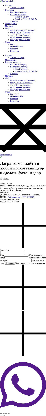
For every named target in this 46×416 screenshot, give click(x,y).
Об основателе (16, 46)
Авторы (8, 5)
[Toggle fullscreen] (6, 413)
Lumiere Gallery (22, 17)
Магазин (9, 26)
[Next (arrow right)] (4, 415)
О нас (7, 42)
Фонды (8, 28)
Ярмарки (14, 21)
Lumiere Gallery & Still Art (26, 19)
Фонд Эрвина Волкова (20, 35)
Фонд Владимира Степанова (22, 30)
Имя (2, 255)
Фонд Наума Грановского (21, 33)
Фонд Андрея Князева (20, 40)
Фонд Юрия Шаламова (20, 37)
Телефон (3, 260)
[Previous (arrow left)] (1, 415)
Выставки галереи (18, 12)
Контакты (14, 51)
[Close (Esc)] (1, 413)
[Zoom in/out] (9, 413)
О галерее (14, 44)
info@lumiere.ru (13, 197)
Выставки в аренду (18, 14)
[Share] (4, 413)
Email (2, 258)
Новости (14, 49)
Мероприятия (11, 24)
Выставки (9, 10)
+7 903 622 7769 (27, 197)
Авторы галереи (17, 8)
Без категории (6, 155)
